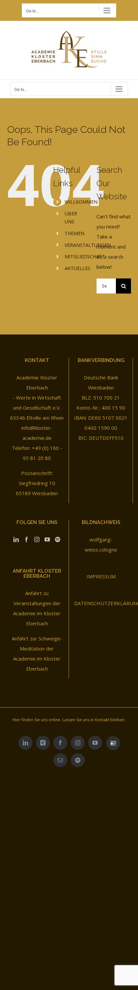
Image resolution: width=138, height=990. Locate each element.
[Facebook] (26, 539)
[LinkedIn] (16, 539)
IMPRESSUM (101, 576)
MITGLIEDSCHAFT (85, 256)
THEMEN (74, 233)
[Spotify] (57, 539)
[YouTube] (47, 539)
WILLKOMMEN (81, 202)
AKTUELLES (77, 268)
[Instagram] (37, 539)
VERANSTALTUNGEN (88, 245)
